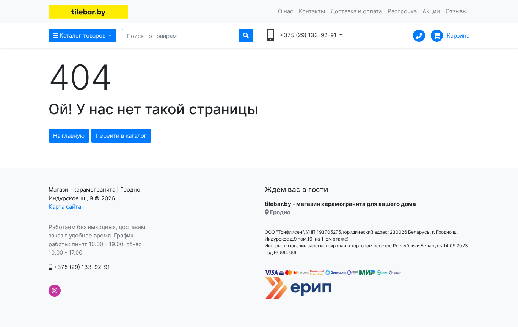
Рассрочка (402, 11)
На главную (69, 135)
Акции (431, 11)
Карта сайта (65, 206)
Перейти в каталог (121, 135)
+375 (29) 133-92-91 (81, 266)
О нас (285, 11)
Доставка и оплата (356, 11)
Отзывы (456, 11)
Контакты (312, 11)
